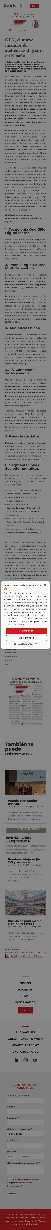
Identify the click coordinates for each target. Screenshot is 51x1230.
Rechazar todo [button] (26, 638)
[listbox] (45, 585)
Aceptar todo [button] (26, 631)
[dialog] (25, 615)
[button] (25, 644)
